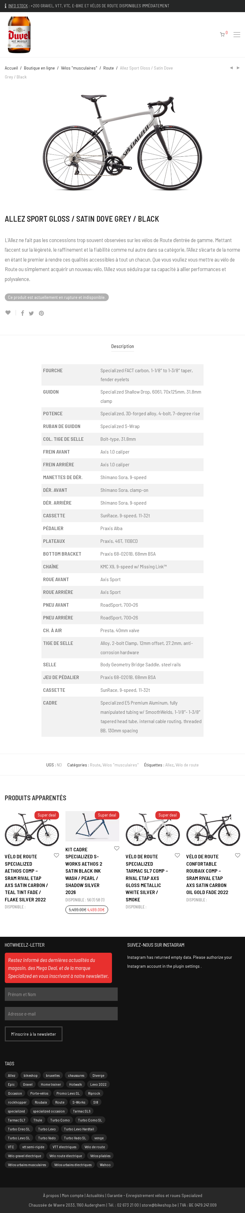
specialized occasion (49, 1111)
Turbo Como (60, 1120)
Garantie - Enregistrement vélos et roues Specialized (154, 1195)
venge (99, 1137)
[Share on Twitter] (31, 313)
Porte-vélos (39, 1093)
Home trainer (51, 1084)
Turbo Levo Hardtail (79, 1129)
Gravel (28, 1084)
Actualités (95, 1195)
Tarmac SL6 (81, 1111)
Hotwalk (75, 1084)
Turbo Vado (47, 1137)
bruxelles (53, 1075)
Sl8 (95, 1102)
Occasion (15, 1093)
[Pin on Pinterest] (42, 313)
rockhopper (17, 1102)
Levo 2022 (98, 1084)
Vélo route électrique (65, 1155)
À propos (51, 1195)
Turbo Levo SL (19, 1137)
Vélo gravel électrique (24, 1155)
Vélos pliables (100, 1155)
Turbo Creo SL (19, 1129)
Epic (11, 1084)
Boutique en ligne (39, 67)
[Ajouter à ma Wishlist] (10, 312)
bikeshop (31, 1075)
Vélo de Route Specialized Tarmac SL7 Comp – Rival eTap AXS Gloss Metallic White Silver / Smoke (147, 877)
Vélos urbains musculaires (27, 1164)
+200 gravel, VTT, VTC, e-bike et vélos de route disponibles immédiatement (100, 5)
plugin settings (187, 966)
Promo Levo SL (68, 1093)
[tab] (122, 346)
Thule (37, 1120)
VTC (11, 1146)
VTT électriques (64, 1146)
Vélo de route (187, 764)
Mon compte (73, 1195)
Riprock (94, 1093)
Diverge (98, 1075)
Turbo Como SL (90, 1120)
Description (122, 346)
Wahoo (105, 1164)
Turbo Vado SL (75, 1137)
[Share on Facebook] (22, 313)
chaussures (76, 1075)
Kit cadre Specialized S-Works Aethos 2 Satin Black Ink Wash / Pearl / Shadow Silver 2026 (83, 870)
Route (108, 67)
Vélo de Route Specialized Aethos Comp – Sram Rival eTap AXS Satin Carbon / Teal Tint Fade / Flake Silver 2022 (26, 877)
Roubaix (41, 1102)
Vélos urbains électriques (73, 1164)
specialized (16, 1111)
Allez (169, 764)
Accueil (11, 67)
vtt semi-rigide (33, 1146)
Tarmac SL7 (16, 1120)
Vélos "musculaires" (79, 67)
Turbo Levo (47, 1129)
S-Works (79, 1102)
